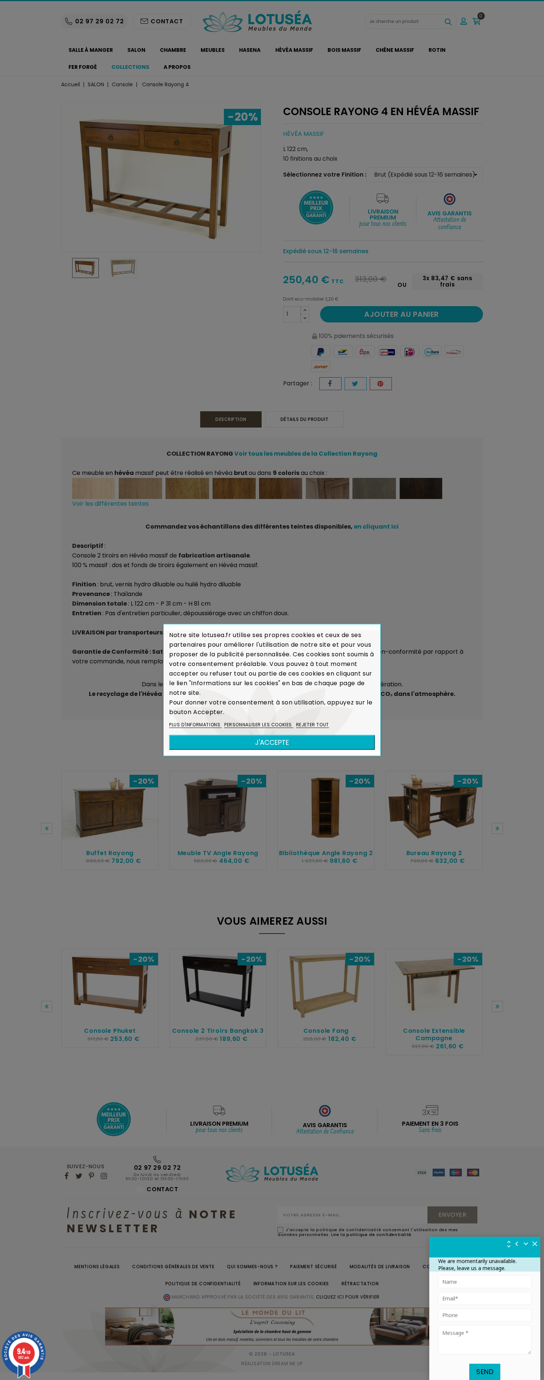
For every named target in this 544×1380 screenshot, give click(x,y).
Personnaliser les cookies (258, 724)
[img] (535, 1244)
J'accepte (272, 742)
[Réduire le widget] (526, 1244)
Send (484, 1371)
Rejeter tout (312, 724)
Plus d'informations (195, 724)
